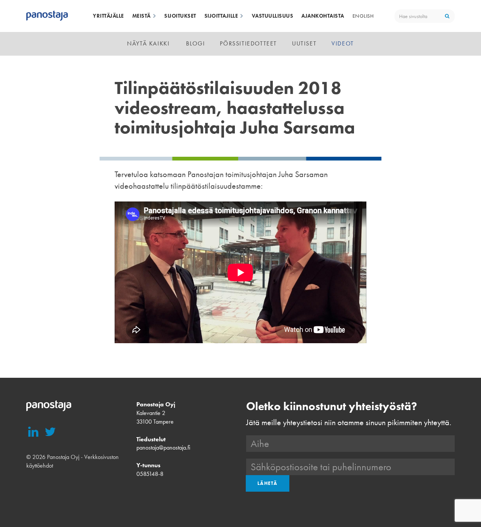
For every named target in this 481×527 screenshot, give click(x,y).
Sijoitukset (180, 15)
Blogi (195, 43)
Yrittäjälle (108, 15)
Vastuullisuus (272, 15)
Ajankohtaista (322, 15)
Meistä (141, 15)
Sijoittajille (221, 15)
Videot (342, 43)
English (363, 15)
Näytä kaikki (148, 43)
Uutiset (304, 43)
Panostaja (47, 16)
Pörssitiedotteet (248, 43)
